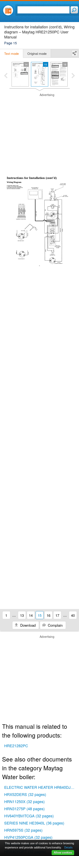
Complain (55, 625)
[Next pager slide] (73, 76)
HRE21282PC (16, 745)
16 (48, 615)
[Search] (74, 9)
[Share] (74, 53)
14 (31, 615)
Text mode (11, 53)
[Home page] (8, 10)
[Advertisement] (39, 132)
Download (27, 625)
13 (22, 615)
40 (73, 615)
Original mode (37, 53)
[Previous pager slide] (5, 76)
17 (57, 615)
